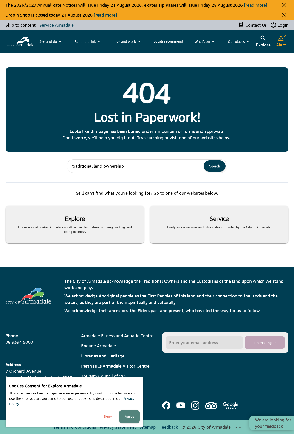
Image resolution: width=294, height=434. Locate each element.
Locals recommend (168, 41)
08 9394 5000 (19, 342)
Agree (129, 416)
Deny (108, 416)
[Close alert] (283, 5)
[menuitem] (20, 41)
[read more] (255, 5)
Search (214, 166)
